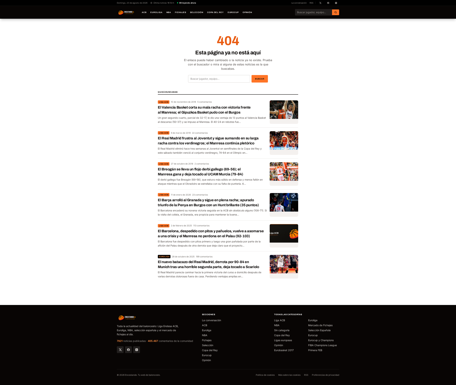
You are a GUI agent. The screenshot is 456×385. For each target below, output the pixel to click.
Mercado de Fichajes (320, 325)
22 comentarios (200, 133)
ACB (144, 12)
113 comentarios (201, 225)
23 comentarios (200, 194)
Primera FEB (315, 350)
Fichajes (180, 12)
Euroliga (156, 12)
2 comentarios (202, 163)
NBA (168, 12)
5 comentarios (204, 102)
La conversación (299, 3)
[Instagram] (136, 349)
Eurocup (233, 12)
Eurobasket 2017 (284, 350)
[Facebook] (128, 349)
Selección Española (319, 330)
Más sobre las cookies (289, 375)
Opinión (247, 12)
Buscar (259, 79)
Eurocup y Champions (321, 340)
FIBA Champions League (322, 345)
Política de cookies (265, 375)
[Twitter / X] (120, 349)
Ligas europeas (283, 340)
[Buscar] (335, 12)
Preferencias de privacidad (325, 375)
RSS (311, 3)
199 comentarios (204, 256)
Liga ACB (163, 102)
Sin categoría (281, 330)
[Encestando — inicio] (126, 12)
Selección (196, 12)
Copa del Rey (215, 12)
